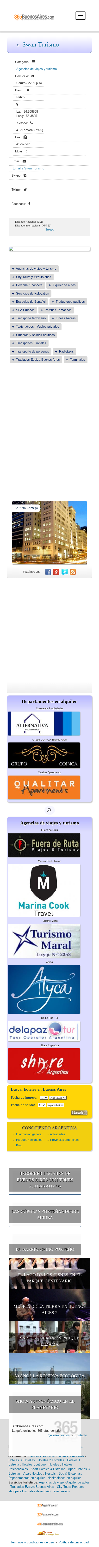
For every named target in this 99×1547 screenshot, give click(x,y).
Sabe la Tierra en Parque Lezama (49, 1341)
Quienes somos (59, 1435)
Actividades (57, 1134)
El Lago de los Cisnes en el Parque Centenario (50, 1277)
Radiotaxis (66, 351)
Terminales (77, 359)
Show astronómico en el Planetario (45, 1404)
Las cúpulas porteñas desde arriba (45, 1214)
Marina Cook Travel (49, 861)
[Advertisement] (49, 420)
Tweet (49, 229)
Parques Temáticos (58, 310)
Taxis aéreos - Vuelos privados (37, 326)
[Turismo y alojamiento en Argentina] (50, 1505)
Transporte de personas (32, 351)
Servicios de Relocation (32, 293)
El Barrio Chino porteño (45, 1249)
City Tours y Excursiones (33, 277)
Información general (29, 1134)
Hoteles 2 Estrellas (51, 1460)
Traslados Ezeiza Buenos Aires (32, 1487)
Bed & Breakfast (70, 1473)
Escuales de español (36, 1491)
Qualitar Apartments (49, 772)
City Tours (64, 1487)
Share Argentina (49, 1045)
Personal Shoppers (29, 285)
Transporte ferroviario (31, 318)
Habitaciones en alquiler (64, 1478)
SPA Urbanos (25, 310)
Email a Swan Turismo (28, 168)
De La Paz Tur (49, 1017)
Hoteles (54, 1464)
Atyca (49, 962)
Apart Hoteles (32, 1473)
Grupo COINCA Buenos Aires (49, 739)
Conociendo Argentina (49, 1127)
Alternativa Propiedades (49, 708)
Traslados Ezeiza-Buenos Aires (38, 359)
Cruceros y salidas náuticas (35, 335)
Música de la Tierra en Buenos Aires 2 (49, 1309)
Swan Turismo (40, 44)
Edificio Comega (26, 508)
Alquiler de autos (64, 285)
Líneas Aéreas (66, 318)
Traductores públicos (70, 301)
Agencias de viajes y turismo (36, 69)
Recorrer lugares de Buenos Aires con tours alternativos (45, 1179)
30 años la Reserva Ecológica (50, 1375)
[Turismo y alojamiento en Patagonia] (50, 1514)
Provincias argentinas (64, 1139)
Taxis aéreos (61, 1491)
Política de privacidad (74, 1542)
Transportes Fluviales (31, 343)
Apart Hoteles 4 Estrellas (48, 1469)
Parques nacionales (29, 1139)
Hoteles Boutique (34, 1464)
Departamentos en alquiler (26, 1478)
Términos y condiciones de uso (32, 1542)
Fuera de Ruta (49, 830)
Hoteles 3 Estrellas (21, 1460)
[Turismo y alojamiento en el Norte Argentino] (50, 1533)
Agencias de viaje (51, 1482)
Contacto (80, 1435)
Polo (19, 1145)
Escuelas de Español (31, 301)
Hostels (50, 1473)
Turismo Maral (49, 920)
